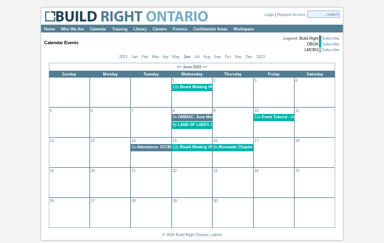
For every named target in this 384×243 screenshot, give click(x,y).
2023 (260, 56)
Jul (197, 56)
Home (49, 29)
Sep (217, 56)
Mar (155, 56)
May (176, 56)
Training (120, 29)
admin (217, 234)
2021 (123, 56)
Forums (180, 29)
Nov (238, 56)
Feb (145, 56)
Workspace (243, 29)
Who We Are (72, 29)
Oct (228, 56)
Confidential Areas (210, 29)
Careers (160, 29)
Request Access (291, 14)
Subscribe (330, 38)
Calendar (98, 29)
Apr (166, 56)
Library (140, 29)
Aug (206, 56)
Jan (134, 56)
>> (204, 67)
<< (179, 67)
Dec (249, 56)
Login (269, 14)
